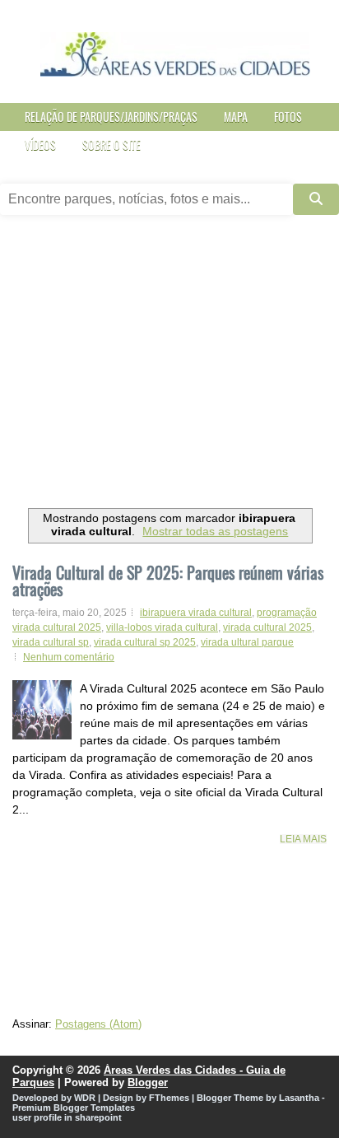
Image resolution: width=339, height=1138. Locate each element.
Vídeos (40, 144)
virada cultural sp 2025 (145, 642)
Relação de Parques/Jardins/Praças (111, 116)
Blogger (148, 1082)
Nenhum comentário (68, 657)
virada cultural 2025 (267, 627)
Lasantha (299, 1098)
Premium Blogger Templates (73, 1107)
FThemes (169, 1098)
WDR (84, 1098)
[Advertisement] (169, 367)
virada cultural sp (50, 642)
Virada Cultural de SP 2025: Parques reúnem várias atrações (167, 580)
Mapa (236, 116)
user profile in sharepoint (67, 1117)
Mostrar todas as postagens (215, 531)
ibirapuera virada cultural (196, 612)
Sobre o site (111, 144)
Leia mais (303, 839)
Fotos (288, 116)
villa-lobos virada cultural (162, 627)
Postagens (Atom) (98, 1024)
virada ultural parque (247, 642)
